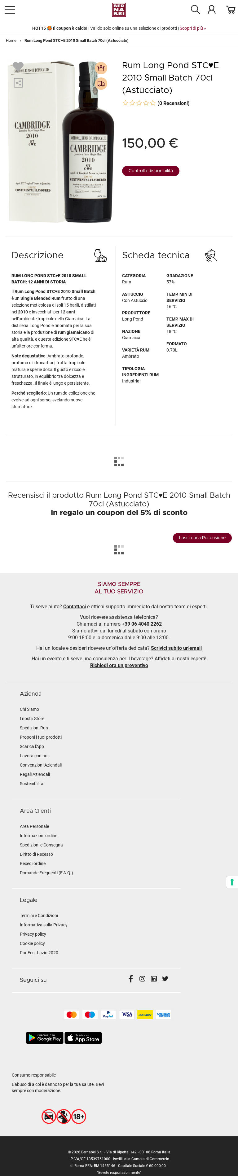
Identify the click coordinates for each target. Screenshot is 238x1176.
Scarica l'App (32, 746)
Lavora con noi (34, 755)
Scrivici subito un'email (176, 648)
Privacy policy (33, 934)
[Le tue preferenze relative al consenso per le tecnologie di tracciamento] (232, 882)
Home (11, 40)
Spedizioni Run (34, 727)
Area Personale (34, 826)
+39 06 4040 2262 (142, 624)
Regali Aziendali (35, 774)
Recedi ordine (33, 863)
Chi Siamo (29, 709)
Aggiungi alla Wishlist (19, 66)
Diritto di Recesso (36, 854)
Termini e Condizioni (39, 915)
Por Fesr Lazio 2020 (39, 952)
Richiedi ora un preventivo (119, 665)
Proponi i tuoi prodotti (41, 737)
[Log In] (211, 9)
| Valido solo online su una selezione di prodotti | (119, 28)
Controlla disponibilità (151, 171)
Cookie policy (32, 943)
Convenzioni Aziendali (41, 765)
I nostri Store (32, 718)
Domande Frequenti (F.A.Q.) (46, 872)
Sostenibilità (31, 783)
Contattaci (74, 607)
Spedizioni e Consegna (41, 844)
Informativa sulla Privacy (44, 924)
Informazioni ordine (38, 835)
